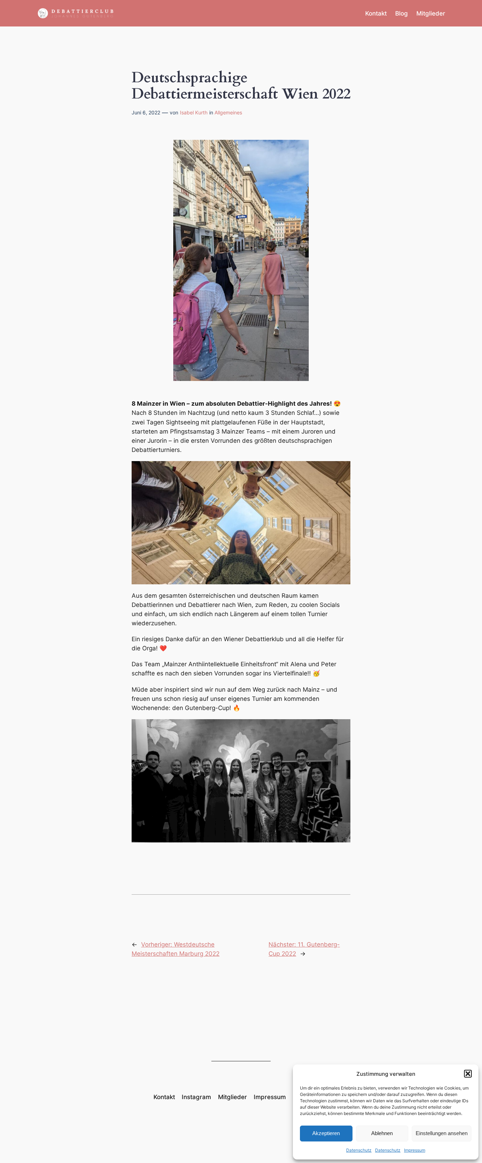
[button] (467, 1073)
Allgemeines (228, 112)
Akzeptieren (326, 1133)
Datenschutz (359, 1150)
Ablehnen (382, 1133)
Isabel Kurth (193, 112)
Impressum (414, 1150)
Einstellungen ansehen (442, 1133)
